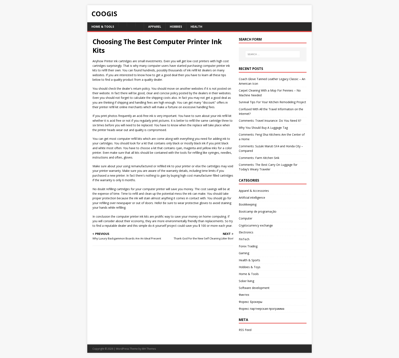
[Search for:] (272, 54)
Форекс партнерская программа (261, 309)
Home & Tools (249, 274)
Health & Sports (249, 260)
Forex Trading (248, 246)
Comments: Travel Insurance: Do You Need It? (270, 121)
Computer (245, 218)
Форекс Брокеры (250, 302)
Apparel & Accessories (254, 191)
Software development (254, 288)
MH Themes (149, 349)
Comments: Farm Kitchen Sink (259, 158)
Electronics (246, 232)
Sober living (246, 281)
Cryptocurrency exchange (256, 225)
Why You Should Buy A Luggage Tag (263, 128)
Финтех (244, 295)
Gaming (244, 253)
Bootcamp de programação (257, 211)
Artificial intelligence (252, 197)
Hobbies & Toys (249, 267)
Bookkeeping (247, 204)
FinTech (244, 239)
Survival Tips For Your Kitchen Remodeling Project (272, 102)
